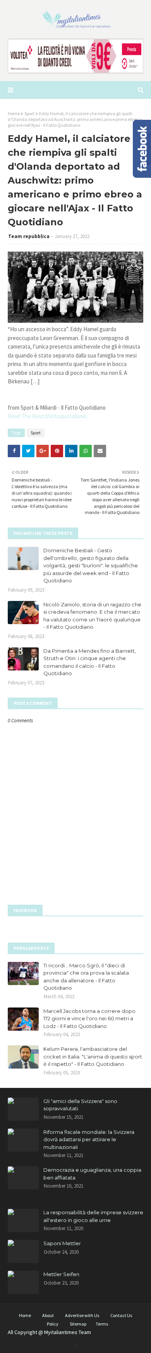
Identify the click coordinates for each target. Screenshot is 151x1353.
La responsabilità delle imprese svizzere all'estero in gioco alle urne (93, 1216)
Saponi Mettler (62, 1243)
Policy (52, 1324)
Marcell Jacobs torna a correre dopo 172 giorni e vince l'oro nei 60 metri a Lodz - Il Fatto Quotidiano (89, 1018)
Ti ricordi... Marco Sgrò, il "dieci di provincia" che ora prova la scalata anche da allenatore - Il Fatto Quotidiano (86, 976)
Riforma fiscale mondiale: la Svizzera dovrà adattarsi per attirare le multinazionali (88, 1139)
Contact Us (121, 1315)
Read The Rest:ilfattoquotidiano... (48, 416)
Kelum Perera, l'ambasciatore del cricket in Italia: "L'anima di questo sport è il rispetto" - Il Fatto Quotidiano (92, 1056)
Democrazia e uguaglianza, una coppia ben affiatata (92, 1174)
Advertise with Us (82, 1315)
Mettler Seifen (61, 1274)
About (48, 1315)
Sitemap (78, 1324)
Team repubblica (29, 236)
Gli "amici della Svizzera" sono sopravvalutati (80, 1105)
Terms (102, 1324)
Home (14, 113)
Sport (29, 113)
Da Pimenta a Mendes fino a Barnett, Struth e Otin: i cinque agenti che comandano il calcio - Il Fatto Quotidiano (89, 662)
